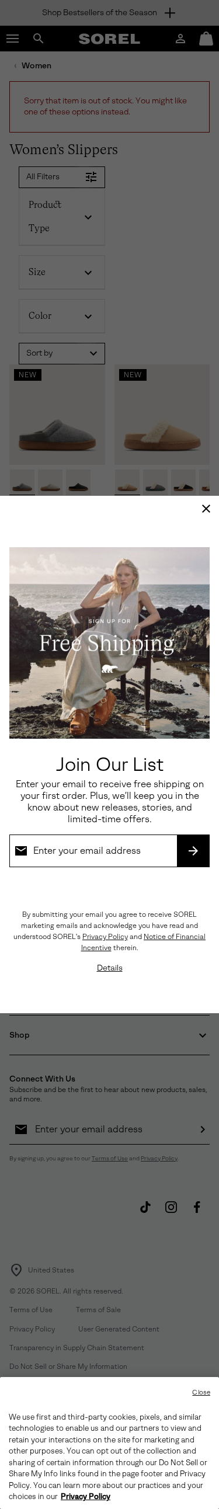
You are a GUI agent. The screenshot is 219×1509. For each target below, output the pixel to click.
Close (201, 1392)
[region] (109, 1443)
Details (110, 968)
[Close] (206, 508)
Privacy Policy (105, 936)
